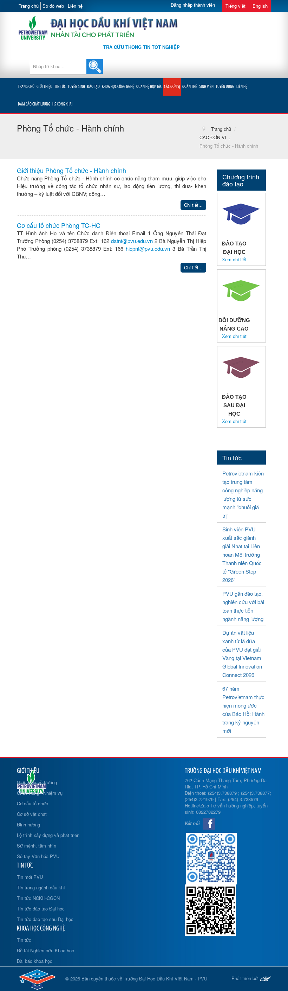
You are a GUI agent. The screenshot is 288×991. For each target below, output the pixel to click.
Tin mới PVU (30, 877)
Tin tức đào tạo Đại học (41, 908)
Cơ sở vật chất (32, 814)
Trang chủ (29, 5)
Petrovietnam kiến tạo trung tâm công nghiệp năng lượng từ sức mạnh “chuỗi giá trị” (243, 494)
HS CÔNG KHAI (62, 104)
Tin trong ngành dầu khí (41, 887)
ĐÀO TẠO (93, 86)
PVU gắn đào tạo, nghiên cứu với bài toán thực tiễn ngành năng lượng (243, 606)
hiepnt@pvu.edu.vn (148, 248)
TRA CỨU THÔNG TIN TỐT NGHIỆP (141, 47)
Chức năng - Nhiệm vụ (40, 792)
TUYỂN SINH (76, 86)
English (260, 5)
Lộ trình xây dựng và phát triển (48, 835)
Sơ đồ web (53, 5)
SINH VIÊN (206, 86)
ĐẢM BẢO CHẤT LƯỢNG (34, 104)
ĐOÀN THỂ (189, 86)
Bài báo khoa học (34, 961)
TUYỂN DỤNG (225, 86)
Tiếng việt (235, 5)
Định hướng (28, 824)
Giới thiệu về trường (37, 782)
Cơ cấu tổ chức (32, 803)
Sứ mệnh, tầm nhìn (36, 845)
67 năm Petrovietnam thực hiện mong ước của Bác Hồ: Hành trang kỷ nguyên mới (243, 709)
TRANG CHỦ (26, 86)
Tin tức (24, 939)
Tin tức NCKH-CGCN (38, 898)
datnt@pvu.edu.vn (132, 240)
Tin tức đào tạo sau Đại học (45, 919)
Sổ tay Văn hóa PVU (38, 856)
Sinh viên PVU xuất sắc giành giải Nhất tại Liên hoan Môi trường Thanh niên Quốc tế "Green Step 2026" (242, 554)
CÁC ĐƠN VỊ (172, 86)
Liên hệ (75, 5)
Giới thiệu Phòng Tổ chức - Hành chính (71, 170)
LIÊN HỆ (241, 86)
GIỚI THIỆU (44, 86)
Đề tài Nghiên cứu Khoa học (45, 950)
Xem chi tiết (234, 259)
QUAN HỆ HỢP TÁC (149, 86)
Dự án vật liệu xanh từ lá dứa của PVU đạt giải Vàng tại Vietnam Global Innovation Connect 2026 (242, 653)
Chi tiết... (193, 205)
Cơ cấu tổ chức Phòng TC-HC (58, 225)
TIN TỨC (60, 86)
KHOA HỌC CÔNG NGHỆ (118, 86)
